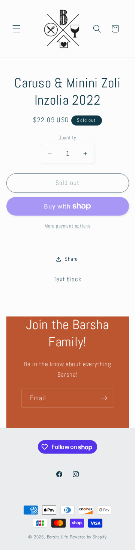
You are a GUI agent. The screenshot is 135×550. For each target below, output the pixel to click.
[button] (17, 29)
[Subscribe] (104, 398)
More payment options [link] (68, 226)
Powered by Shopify (88, 537)
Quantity (67, 137)
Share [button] (71, 259)
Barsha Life (57, 537)
